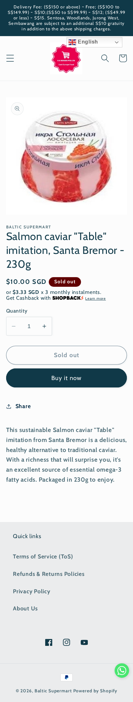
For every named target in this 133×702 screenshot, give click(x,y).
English (87, 42)
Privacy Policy (31, 591)
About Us (25, 608)
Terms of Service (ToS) (43, 556)
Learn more (95, 298)
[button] (10, 58)
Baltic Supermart (53, 690)
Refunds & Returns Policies (49, 573)
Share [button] (23, 406)
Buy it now (66, 378)
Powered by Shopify (95, 690)
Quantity (17, 310)
